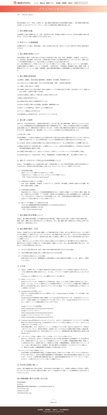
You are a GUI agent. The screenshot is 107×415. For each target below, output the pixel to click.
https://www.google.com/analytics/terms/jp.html (37, 308)
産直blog (42, 3)
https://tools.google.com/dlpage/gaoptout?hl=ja (37, 317)
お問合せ (70, 3)
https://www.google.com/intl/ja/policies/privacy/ (37, 313)
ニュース (36, 3)
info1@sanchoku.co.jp (24, 393)
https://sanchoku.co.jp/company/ (37, 177)
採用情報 (64, 3)
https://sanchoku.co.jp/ (34, 209)
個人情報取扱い (64, 409)
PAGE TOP (53, 402)
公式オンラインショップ (80, 3)
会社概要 (58, 3)
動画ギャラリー (50, 3)
